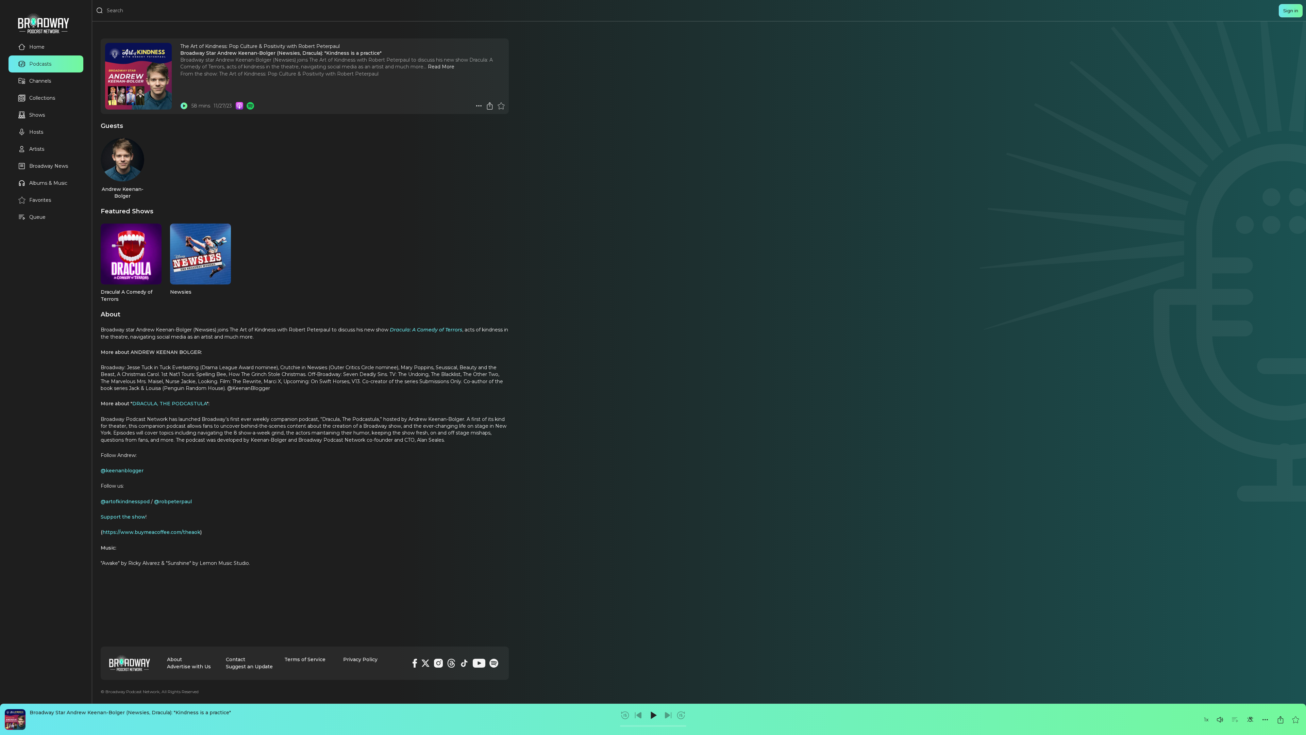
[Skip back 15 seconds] (625, 715)
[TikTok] (464, 663)
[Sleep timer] (1250, 719)
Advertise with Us (189, 667)
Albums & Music (48, 183)
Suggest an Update (249, 667)
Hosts (36, 132)
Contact (235, 659)
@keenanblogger (122, 471)
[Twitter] (425, 663)
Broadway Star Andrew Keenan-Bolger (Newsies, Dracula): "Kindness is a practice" (130, 712)
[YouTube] (479, 663)
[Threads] (451, 663)
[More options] (1265, 719)
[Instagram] (438, 663)
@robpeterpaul (173, 502)
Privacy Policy (360, 659)
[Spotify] (493, 663)
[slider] (653, 726)
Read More (441, 67)
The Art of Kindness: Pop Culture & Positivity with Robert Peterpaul (299, 74)
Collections (42, 98)
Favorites (40, 200)
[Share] (1280, 719)
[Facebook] (415, 663)
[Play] (653, 715)
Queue (37, 217)
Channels (40, 81)
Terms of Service (304, 659)
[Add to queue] (1235, 719)
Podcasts (40, 64)
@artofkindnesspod (125, 502)
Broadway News (48, 166)
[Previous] (638, 715)
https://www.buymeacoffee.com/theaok (151, 532)
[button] (1220, 719)
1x (1206, 720)
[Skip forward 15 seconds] (681, 715)
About (174, 659)
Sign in (1290, 10)
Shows (37, 115)
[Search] (99, 10)
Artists (36, 149)
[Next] (668, 715)
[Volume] (1220, 719)
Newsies (180, 292)
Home (37, 47)
